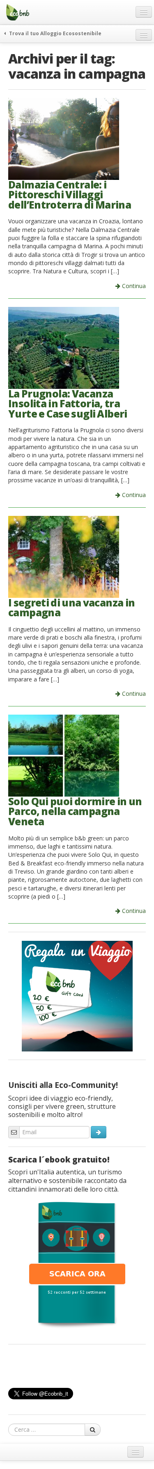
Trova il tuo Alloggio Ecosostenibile (54, 33)
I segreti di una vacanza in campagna (71, 608)
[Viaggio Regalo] (77, 995)
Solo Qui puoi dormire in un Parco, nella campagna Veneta (75, 811)
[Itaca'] (77, 1264)
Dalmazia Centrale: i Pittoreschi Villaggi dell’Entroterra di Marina (69, 194)
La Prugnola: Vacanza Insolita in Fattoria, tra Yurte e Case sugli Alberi (67, 403)
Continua (133, 286)
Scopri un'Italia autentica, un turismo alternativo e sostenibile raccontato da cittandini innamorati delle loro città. (67, 1180)
